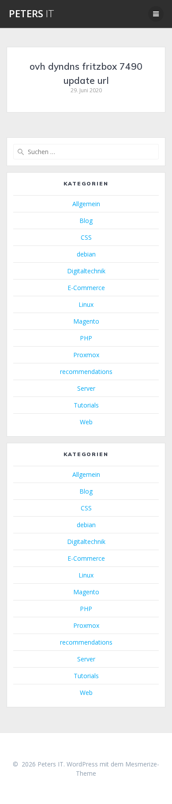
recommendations (86, 371)
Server (86, 388)
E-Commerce (86, 287)
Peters (31, 14)
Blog (86, 220)
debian (86, 254)
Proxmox (86, 355)
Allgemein (86, 204)
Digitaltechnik (86, 271)
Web (86, 422)
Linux (86, 304)
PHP (86, 338)
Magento (86, 321)
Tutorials (86, 405)
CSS (86, 237)
